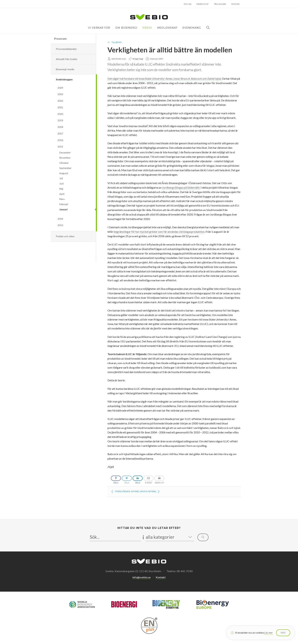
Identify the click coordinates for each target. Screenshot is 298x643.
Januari (63, 209)
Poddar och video (65, 236)
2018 (60, 126)
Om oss (187, 4)
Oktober (64, 162)
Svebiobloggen (64, 79)
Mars (62, 199)
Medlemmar (202, 4)
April (61, 193)
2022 (60, 100)
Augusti (63, 173)
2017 (60, 133)
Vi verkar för (99, 27)
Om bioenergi (126, 27)
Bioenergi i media (65, 69)
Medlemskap (167, 27)
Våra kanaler (220, 4)
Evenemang (191, 27)
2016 (60, 140)
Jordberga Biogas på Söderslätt (181, 187)
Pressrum (60, 38)
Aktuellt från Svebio (66, 59)
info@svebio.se (141, 577)
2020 (60, 113)
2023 (60, 94)
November (65, 157)
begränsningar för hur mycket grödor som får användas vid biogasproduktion (159, 231)
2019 (60, 120)
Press (147, 27)
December (65, 152)
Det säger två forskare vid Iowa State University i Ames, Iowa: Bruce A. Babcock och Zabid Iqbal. (164, 78)
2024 (60, 87)
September (65, 168)
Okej (283, 632)
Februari (63, 204)
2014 (60, 218)
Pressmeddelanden (66, 48)
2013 (60, 225)
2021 (60, 107)
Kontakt (235, 4)
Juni (61, 183)
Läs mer (268, 632)
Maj (61, 188)
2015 (60, 146)
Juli (61, 178)
